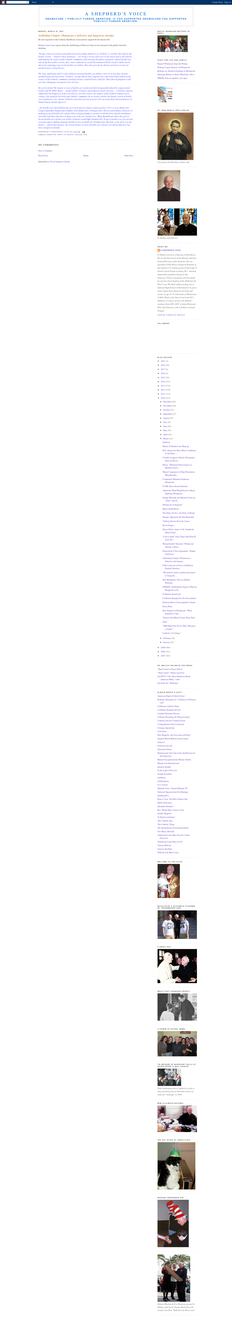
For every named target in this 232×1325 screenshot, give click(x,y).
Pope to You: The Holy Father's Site (173, 799)
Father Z (161, 742)
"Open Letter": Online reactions (171, 672)
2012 (163, 389)
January (166, 642)
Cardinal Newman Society (169, 713)
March (166, 438)
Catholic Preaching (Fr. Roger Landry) (174, 716)
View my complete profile (171, 315)
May (165, 430)
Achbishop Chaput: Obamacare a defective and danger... (177, 560)
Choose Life (81, 134)
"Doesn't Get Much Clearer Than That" (179, 617)
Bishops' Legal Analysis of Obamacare (174, 67)
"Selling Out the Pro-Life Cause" (176, 521)
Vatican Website (164, 845)
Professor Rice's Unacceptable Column (179, 602)
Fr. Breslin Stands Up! (172, 594)
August (166, 418)
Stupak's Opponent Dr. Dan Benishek (178, 517)
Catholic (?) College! (172, 633)
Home (86, 155)
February (167, 638)
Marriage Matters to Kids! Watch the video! (176, 74)
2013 (163, 385)
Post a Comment (45, 150)
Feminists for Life (165, 745)
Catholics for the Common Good (171, 720)
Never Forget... (169, 525)
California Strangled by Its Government (179, 598)
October (166, 409)
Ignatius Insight (164, 766)
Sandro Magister (165, 813)
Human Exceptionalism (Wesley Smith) (174, 759)
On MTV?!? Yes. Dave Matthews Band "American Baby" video (174, 678)
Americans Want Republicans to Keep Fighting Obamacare (179, 492)
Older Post (128, 155)
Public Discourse (165, 802)
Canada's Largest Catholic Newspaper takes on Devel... (179, 459)
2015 (163, 377)
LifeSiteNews (163, 781)
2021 (163, 361)
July (165, 422)
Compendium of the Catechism (171, 724)
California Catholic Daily (168, 706)
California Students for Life (169, 709)
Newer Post (43, 155)
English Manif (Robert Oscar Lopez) (173, 738)
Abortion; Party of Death (60, 134)
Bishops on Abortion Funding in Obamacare (176, 70)
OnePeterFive (163, 795)
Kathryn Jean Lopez (47, 45)
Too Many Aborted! (166, 831)
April (165, 434)
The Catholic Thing (166, 824)
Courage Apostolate (166, 727)
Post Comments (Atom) (60, 161)
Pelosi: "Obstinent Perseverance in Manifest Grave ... (177, 466)
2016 (163, 373)
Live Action (163, 784)
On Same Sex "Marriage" (168, 683)
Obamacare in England (172, 504)
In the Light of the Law (167, 770)
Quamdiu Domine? (166, 806)
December (167, 401)
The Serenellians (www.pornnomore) (173, 827)
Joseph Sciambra (165, 773)
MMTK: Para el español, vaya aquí (172, 78)
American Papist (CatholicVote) (171, 695)
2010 (163, 398)
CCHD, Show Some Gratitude (175, 486)
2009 (163, 647)
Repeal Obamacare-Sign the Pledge (172, 63)
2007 (163, 655)
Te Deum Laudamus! (166, 817)
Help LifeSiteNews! (171, 508)
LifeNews (162, 777)
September (168, 413)
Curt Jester (162, 731)
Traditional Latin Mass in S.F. (170, 841)
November (168, 405)
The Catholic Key (165, 820)
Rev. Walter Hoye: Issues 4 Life (171, 809)
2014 (163, 381)
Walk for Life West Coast (168, 852)
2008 (163, 651)
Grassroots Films (165, 749)
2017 (163, 369)
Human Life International (168, 763)
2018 (163, 365)
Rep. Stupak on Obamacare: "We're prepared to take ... (177, 612)
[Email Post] (83, 132)
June (165, 426)
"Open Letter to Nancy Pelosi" (170, 669)
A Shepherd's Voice (116, 14)
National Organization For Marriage (173, 791)
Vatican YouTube (165, 848)
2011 (163, 393)
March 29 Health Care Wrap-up (176, 446)
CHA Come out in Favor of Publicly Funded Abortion (178, 567)
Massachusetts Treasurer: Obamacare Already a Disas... (178, 545)
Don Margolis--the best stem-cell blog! (174, 734)
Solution (166, 442)
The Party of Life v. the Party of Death (179, 512)
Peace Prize (167, 606)
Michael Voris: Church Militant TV (173, 788)
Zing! (165, 621)
